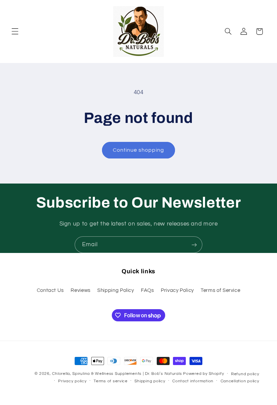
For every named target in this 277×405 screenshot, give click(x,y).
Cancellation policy (240, 381)
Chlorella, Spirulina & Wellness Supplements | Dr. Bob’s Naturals (117, 374)
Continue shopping (139, 150)
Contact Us (50, 290)
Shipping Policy (115, 290)
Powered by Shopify (203, 374)
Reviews (80, 290)
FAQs (147, 290)
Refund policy (245, 374)
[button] (15, 31)
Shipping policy (149, 381)
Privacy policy (72, 381)
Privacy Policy (177, 290)
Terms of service (111, 381)
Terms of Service (220, 290)
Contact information (192, 381)
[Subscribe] (194, 244)
